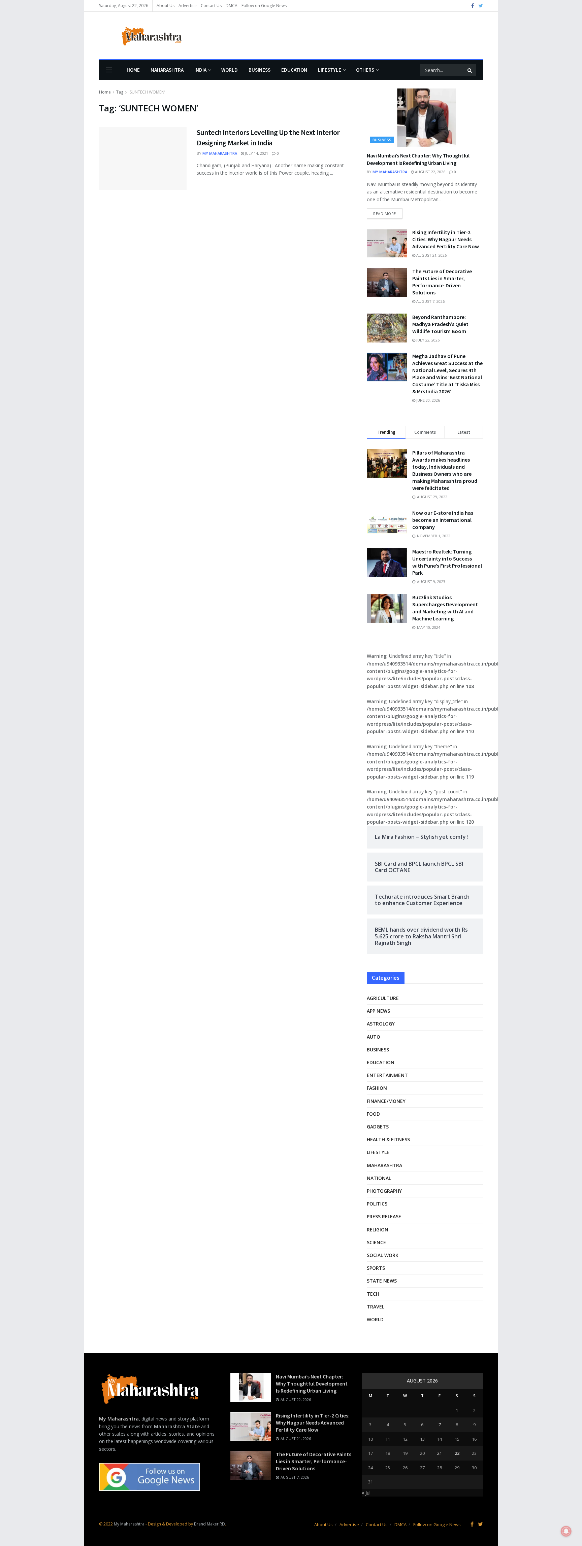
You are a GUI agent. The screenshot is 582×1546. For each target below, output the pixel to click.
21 (439, 1453)
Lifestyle (329, 70)
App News (378, 1011)
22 (457, 1453)
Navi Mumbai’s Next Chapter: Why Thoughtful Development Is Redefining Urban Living (312, 1383)
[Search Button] (470, 70)
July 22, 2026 (427, 340)
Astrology (381, 1023)
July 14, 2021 (256, 153)
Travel (375, 1306)
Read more (384, 213)
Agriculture (383, 998)
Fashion (377, 1088)
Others (365, 70)
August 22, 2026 (429, 171)
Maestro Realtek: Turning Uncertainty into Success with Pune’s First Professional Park (447, 562)
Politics (377, 1203)
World (229, 70)
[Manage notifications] (566, 1531)
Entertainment (387, 1075)
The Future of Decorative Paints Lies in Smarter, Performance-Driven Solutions (442, 282)
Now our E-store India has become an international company (442, 519)
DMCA (231, 5)
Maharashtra (167, 70)
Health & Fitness (388, 1139)
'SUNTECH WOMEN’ (147, 92)
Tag (119, 92)
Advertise (188, 5)
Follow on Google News (264, 5)
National (379, 1178)
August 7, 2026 (430, 301)
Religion (377, 1229)
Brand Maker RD (209, 1524)
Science (376, 1242)
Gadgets (378, 1126)
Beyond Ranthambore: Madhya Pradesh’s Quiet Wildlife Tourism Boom (440, 324)
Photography (384, 1191)
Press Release (384, 1216)
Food (373, 1114)
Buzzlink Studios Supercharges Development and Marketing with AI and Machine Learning (445, 608)
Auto (373, 1037)
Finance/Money (386, 1101)
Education (294, 70)
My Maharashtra (219, 153)
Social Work (382, 1255)
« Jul (366, 1492)
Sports (376, 1268)
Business (259, 70)
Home (133, 70)
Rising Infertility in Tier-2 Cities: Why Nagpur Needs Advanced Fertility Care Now (445, 239)
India (200, 70)
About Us (165, 5)
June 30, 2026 (427, 400)
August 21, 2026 (431, 255)
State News (382, 1281)
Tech (373, 1294)
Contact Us (211, 5)
